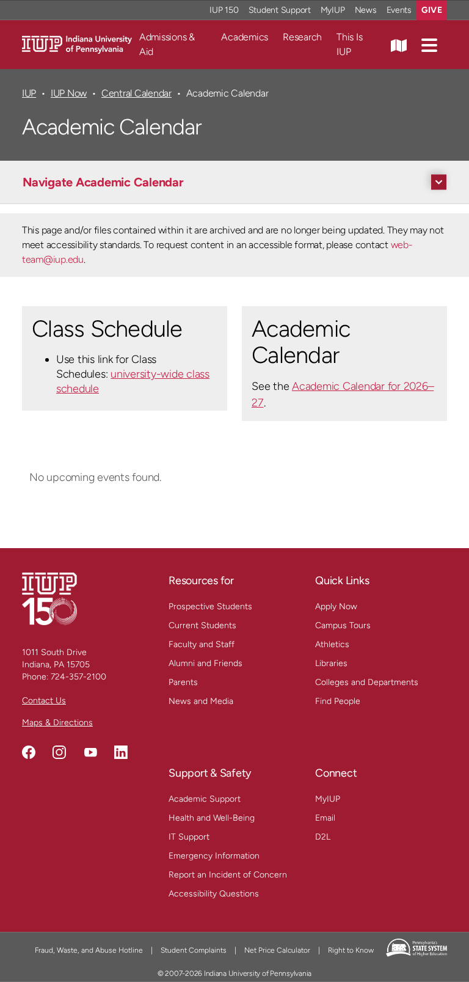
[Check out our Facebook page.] (28, 752)
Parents (183, 682)
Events (399, 10)
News (366, 10)
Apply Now (336, 606)
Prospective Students (210, 606)
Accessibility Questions (214, 894)
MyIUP (333, 10)
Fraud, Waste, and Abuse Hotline (89, 950)
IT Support (189, 837)
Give (431, 10)
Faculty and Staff (201, 644)
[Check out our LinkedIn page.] (121, 752)
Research (302, 37)
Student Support (280, 10)
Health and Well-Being (212, 818)
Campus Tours (343, 625)
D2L (322, 837)
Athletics (332, 644)
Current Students (202, 625)
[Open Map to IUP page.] (399, 44)
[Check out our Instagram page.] (59, 752)
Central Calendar (136, 93)
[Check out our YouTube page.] (90, 752)
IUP (29, 93)
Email (325, 818)
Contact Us (44, 700)
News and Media (201, 701)
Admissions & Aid (167, 44)
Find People (337, 701)
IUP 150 (223, 10)
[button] (429, 44)
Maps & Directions (57, 722)
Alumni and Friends (205, 663)
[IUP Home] (77, 43)
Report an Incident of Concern (228, 875)
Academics (244, 37)
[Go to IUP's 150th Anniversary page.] (49, 598)
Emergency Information (214, 856)
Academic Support (205, 799)
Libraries (331, 663)
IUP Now (69, 93)
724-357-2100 (78, 677)
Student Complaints (194, 950)
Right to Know (351, 950)
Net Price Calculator (277, 950)
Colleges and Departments (366, 682)
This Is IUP (349, 44)
